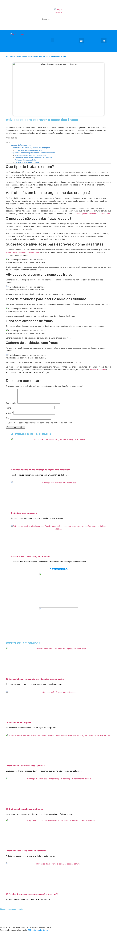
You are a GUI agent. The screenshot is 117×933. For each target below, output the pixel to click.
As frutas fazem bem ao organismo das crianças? (30, 148)
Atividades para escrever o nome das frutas (30, 155)
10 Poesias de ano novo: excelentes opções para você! (32, 894)
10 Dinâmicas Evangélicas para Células (24, 809)
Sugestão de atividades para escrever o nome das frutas (33, 153)
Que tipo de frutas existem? (21, 145)
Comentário (11, 403)
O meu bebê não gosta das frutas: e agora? (30, 150)
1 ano (25, 56)
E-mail (9, 413)
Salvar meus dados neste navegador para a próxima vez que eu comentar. (40, 423)
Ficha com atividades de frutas (25, 160)
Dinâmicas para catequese (24, 513)
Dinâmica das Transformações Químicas (30, 556)
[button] (52, 40)
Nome (9, 408)
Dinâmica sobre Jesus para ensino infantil (26, 851)
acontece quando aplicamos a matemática (91, 213)
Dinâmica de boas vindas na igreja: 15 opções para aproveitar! (40, 470)
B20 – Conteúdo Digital (38, 930)
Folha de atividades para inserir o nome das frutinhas (33, 158)
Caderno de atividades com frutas (27, 162)
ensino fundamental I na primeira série (22, 252)
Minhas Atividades (13, 56)
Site (7, 418)
